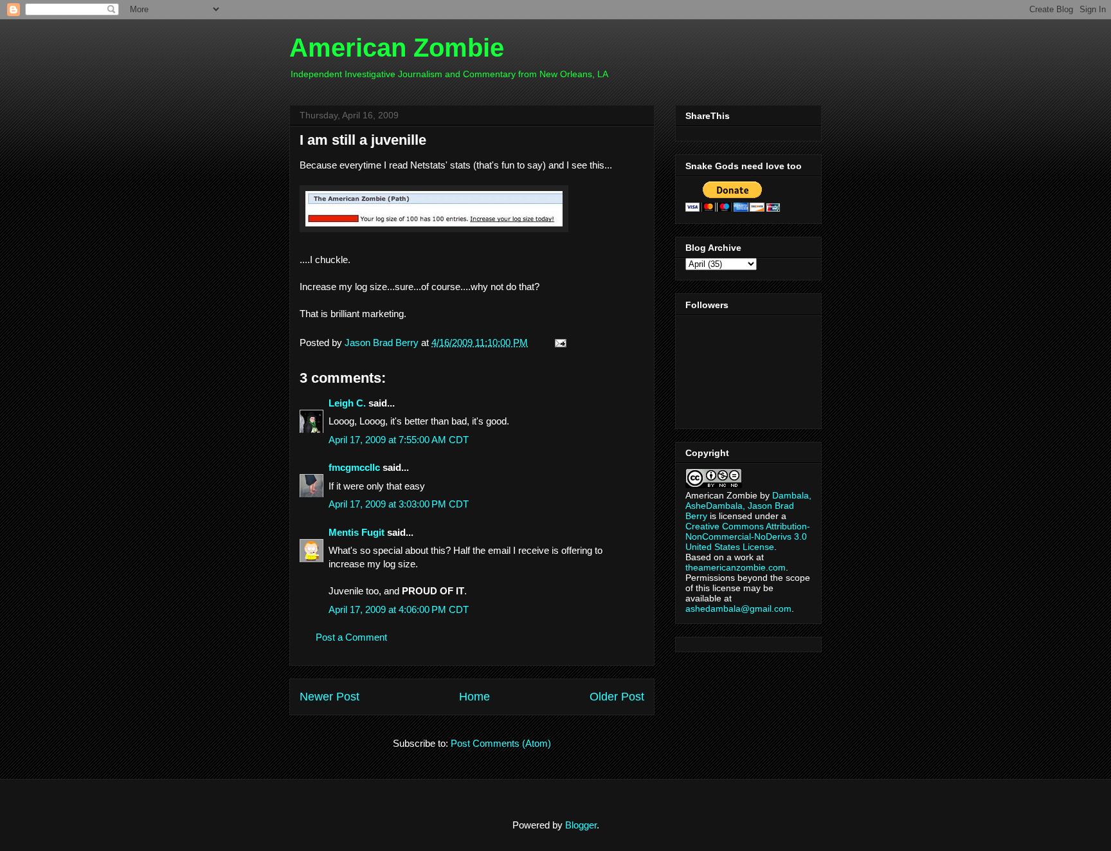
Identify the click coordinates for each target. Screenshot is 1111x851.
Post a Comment (351, 637)
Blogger (581, 824)
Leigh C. (347, 403)
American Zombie (396, 47)
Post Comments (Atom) (501, 743)
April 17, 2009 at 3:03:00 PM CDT (399, 504)
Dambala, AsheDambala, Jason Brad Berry (748, 505)
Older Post (617, 696)
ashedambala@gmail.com (738, 608)
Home (474, 696)
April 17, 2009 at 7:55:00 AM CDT (399, 439)
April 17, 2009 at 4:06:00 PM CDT (399, 609)
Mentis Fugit (356, 532)
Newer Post (329, 696)
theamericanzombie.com (735, 567)
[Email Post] (558, 342)
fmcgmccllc (354, 467)
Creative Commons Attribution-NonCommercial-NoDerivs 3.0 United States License (747, 536)
